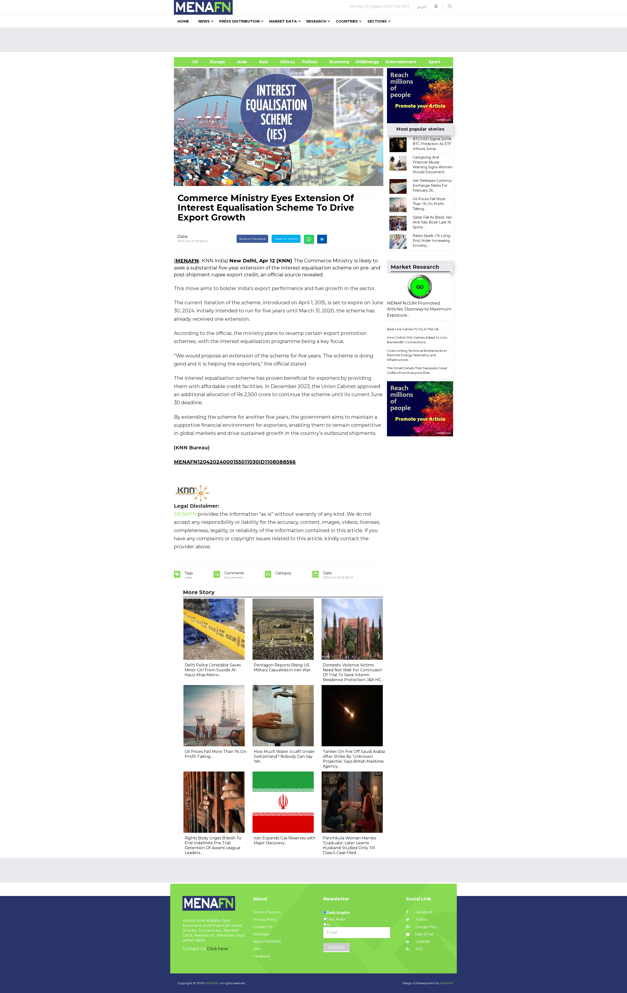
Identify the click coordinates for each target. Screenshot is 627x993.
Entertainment (393, 62)
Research (316, 21)
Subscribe (336, 947)
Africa (286, 62)
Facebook (424, 912)
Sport (431, 62)
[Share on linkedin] (322, 239)
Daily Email (424, 934)
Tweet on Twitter (286, 239)
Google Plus (425, 927)
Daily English (338, 912)
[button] (436, 6)
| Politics (308, 62)
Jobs (257, 949)
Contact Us (262, 927)
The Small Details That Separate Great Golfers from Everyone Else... (417, 370)
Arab (242, 62)
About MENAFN (267, 941)
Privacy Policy (265, 919)
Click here (217, 948)
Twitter (421, 919)
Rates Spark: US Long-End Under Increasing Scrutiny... (432, 240)
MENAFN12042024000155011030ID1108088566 (235, 462)
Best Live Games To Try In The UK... (414, 329)
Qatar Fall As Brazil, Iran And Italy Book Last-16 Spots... (432, 222)
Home (183, 21)
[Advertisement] (315, 40)
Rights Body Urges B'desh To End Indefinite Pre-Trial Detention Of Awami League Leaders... (213, 845)
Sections (377, 21)
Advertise (261, 934)
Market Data (283, 21)
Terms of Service (267, 912)
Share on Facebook (252, 239)
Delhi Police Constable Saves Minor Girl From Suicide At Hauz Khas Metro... (213, 670)
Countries (347, 21)
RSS (419, 949)
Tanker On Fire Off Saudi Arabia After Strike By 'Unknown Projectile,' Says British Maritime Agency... (354, 759)
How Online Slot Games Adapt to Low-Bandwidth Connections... (417, 339)
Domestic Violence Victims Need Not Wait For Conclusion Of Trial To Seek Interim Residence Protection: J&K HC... (353, 672)
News (204, 21)
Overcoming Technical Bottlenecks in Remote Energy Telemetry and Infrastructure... (417, 355)
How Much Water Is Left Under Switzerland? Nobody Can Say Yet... (284, 756)
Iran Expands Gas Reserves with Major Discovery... (284, 840)
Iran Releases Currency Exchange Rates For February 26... (432, 185)
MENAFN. (212, 983)
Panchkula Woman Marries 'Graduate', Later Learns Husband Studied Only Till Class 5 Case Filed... (349, 845)
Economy (339, 62)
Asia (263, 62)
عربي (422, 6)
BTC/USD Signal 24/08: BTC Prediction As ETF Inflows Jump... (432, 144)
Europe (217, 62)
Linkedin (422, 941)
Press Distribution (239, 21)
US (189, 62)
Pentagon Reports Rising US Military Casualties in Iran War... (283, 667)
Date (182, 236)
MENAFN (187, 261)
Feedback (261, 956)
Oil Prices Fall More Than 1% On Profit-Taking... (429, 204)
